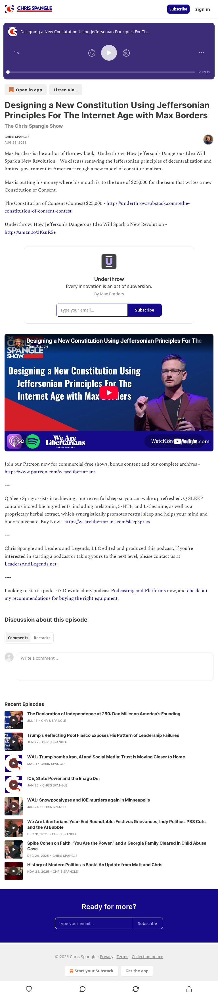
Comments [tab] (18, 637)
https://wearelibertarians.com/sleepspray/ (107, 521)
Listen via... (66, 89)
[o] (13, 720)
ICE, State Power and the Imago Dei (63, 778)
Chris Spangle (17, 137)
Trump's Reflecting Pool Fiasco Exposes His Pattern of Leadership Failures (103, 735)
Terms (122, 956)
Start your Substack (94, 970)
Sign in (202, 9)
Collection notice (147, 956)
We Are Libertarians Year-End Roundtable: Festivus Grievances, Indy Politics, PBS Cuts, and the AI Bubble (117, 824)
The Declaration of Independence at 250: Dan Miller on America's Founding (104, 713)
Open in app (29, 89)
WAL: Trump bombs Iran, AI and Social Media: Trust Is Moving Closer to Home (106, 757)
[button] (16, 52)
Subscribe (178, 9)
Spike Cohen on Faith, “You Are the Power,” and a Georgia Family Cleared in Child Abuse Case (116, 845)
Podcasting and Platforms (138, 590)
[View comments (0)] (82, 989)
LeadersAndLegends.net (30, 564)
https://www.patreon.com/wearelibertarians (50, 472)
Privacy (106, 956)
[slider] (101, 72)
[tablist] (29, 637)
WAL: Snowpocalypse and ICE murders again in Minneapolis (88, 800)
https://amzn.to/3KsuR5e (30, 232)
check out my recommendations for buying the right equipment (106, 594)
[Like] (29, 989)
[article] (109, 720)
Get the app (136, 970)
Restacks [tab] (42, 637)
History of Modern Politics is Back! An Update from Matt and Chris (94, 864)
